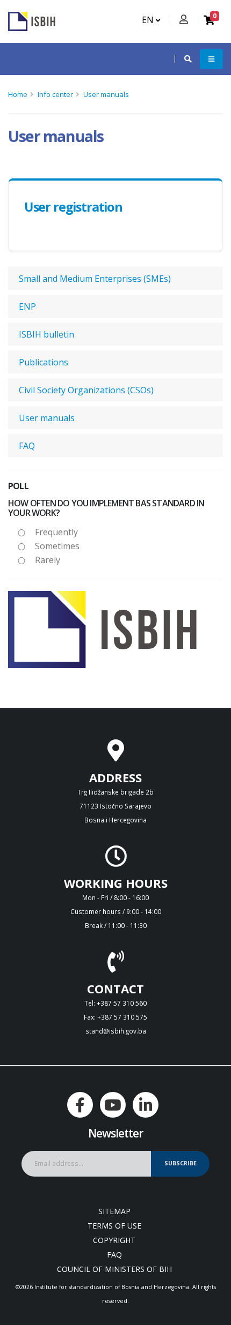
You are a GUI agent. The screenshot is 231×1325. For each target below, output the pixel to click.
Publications (43, 362)
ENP (27, 306)
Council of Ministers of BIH (114, 1269)
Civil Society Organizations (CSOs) (86, 390)
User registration (73, 206)
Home (17, 94)
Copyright (114, 1240)
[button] (182, 59)
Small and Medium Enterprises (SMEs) (95, 279)
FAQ (27, 446)
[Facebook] (80, 1105)
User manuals (106, 94)
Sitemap (114, 1211)
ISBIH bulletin (46, 334)
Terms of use (114, 1226)
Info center (55, 94)
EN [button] (149, 20)
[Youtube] (113, 1105)
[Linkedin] (145, 1105)
